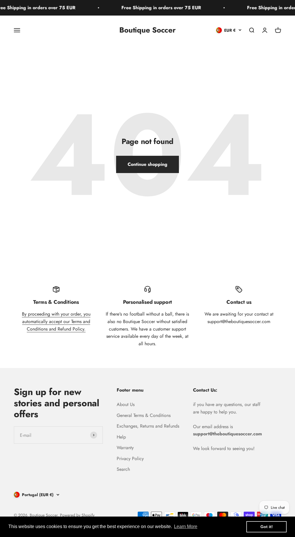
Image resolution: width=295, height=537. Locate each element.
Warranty (125, 447)
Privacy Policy (130, 458)
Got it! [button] (266, 526)
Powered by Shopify (77, 515)
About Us (126, 404)
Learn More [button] (185, 526)
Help (121, 437)
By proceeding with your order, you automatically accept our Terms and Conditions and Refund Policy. (56, 321)
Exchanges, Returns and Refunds (148, 426)
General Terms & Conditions (144, 415)
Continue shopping (147, 164)
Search (123, 469)
